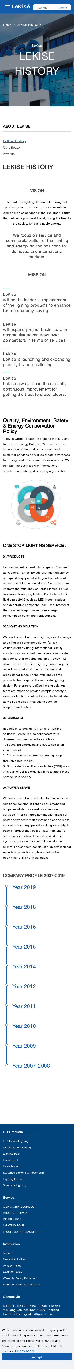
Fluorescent (10, 1159)
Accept (37, 1357)
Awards (9, 154)
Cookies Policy (12, 1271)
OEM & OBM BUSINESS (18, 1206)
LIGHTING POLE (13, 1225)
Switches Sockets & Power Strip (24, 1172)
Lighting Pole (11, 1153)
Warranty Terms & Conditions (22, 1284)
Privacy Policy (12, 1265)
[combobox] (49, 7)
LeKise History (14, 141)
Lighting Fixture (13, 1178)
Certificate (11, 147)
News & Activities (14, 1258)
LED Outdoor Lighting (17, 1147)
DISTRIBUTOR (12, 1218)
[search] (61, 7)
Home (7, 24)
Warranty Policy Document (20, 1278)
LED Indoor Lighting (15, 1140)
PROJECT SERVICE (15, 1212)
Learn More (25, 1350)
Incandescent (11, 1165)
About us (9, 1252)
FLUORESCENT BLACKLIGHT (22, 1231)
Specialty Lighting (14, 1184)
